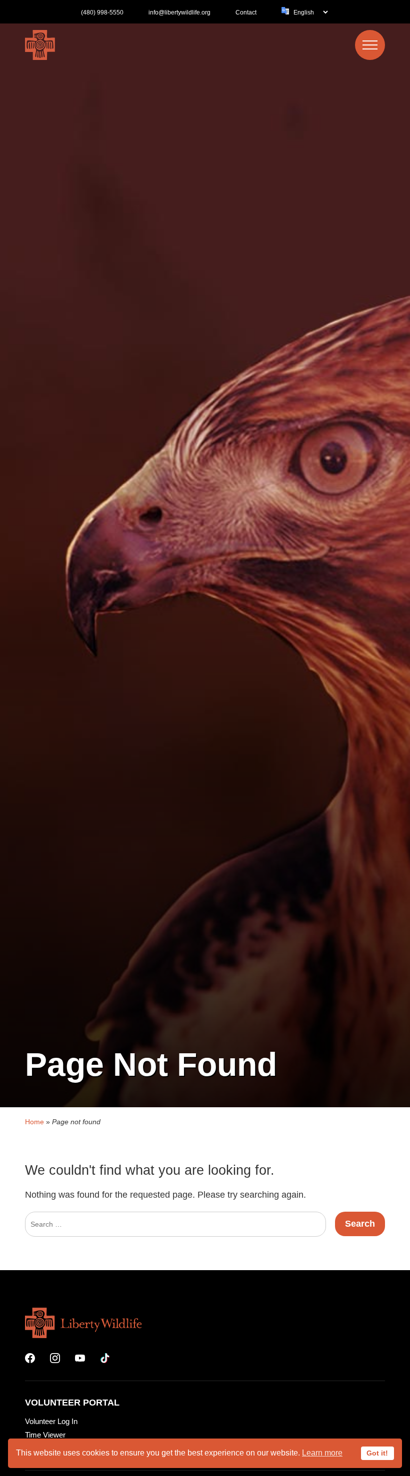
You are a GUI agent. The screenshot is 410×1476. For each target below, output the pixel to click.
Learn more (322, 1453)
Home (34, 1122)
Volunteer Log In (51, 1421)
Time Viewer (45, 1435)
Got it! (377, 1453)
